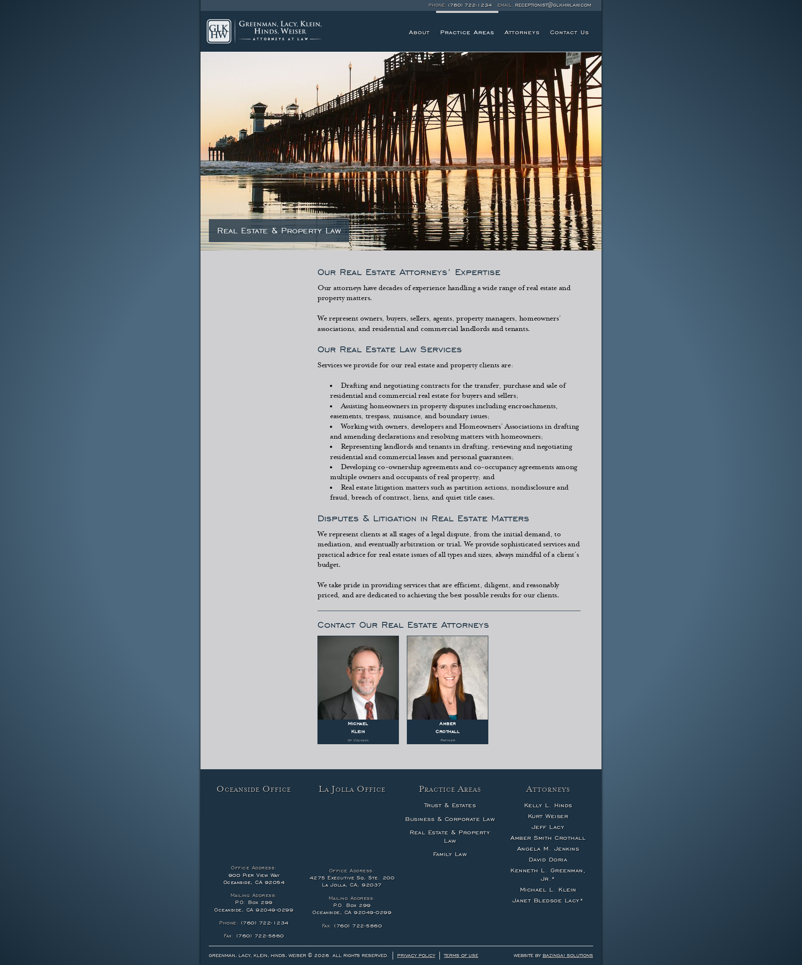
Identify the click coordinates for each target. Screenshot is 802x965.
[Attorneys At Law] (264, 31)
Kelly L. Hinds (548, 805)
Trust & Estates (450, 805)
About (419, 32)
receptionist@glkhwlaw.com (553, 5)
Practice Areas (467, 32)
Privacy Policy (416, 955)
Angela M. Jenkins (548, 848)
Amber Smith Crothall (548, 837)
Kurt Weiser (548, 816)
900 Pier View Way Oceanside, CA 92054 (254, 879)
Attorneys (522, 32)
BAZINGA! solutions (568, 955)
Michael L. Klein (548, 889)
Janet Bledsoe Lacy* (548, 900)
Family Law (450, 854)
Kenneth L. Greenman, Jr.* (548, 874)
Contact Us (569, 32)
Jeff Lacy (548, 827)
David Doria (548, 859)
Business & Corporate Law (450, 819)
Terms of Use (461, 955)
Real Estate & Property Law (450, 836)
